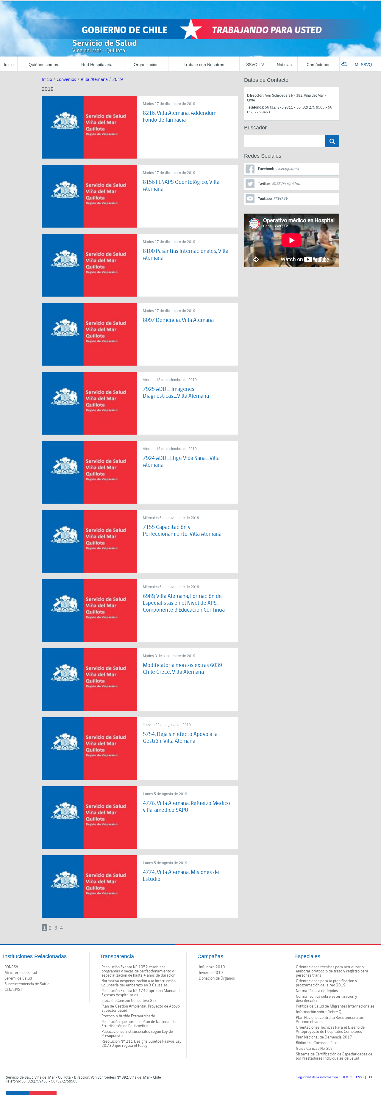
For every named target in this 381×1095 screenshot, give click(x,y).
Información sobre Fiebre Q (318, 1012)
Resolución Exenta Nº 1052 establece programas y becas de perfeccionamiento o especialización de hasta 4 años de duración (138, 971)
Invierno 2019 (211, 973)
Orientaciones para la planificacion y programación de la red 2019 (326, 983)
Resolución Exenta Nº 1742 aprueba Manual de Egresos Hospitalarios (142, 993)
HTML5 (347, 1077)
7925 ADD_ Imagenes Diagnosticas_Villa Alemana (176, 392)
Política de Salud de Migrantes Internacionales (335, 1006)
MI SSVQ (363, 64)
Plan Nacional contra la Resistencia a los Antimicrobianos (330, 1020)
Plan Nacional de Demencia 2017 (324, 1037)
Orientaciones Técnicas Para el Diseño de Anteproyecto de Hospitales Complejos (330, 1029)
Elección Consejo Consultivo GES (129, 1001)
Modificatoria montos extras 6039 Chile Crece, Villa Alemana (182, 668)
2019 (117, 79)
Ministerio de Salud (20, 973)
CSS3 (359, 1077)
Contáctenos (318, 64)
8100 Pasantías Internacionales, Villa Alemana (185, 254)
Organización (146, 64)
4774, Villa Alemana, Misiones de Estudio (181, 875)
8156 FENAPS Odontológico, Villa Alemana (181, 185)
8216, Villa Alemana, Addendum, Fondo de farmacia (180, 116)
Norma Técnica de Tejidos (317, 991)
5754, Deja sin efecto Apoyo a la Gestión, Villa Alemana (180, 737)
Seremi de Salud (18, 978)
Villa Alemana (94, 79)
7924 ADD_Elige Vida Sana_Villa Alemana (181, 461)
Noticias (284, 64)
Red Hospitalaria (97, 64)
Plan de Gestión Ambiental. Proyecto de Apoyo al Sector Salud (141, 1008)
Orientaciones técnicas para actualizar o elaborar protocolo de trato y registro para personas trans (332, 971)
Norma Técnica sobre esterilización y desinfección (326, 999)
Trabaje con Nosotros (204, 64)
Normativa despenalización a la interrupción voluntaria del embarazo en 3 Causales (139, 983)
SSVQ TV (255, 64)
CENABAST (13, 990)
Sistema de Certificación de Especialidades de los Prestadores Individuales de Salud (334, 1056)
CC (371, 1077)
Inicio (9, 64)
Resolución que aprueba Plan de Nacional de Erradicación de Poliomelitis (139, 1024)
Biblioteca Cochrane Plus (317, 1043)
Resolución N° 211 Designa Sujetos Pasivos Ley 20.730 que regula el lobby (142, 1043)
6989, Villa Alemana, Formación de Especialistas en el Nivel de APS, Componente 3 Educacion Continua (184, 603)
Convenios (66, 79)
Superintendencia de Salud (26, 984)
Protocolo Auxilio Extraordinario (128, 1016)
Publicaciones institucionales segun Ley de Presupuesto (137, 1034)
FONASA (11, 967)
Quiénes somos (43, 64)
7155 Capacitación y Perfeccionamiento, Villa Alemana (182, 530)
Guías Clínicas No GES (314, 1049)
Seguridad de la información (317, 1077)
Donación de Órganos (217, 978)
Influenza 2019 (212, 967)
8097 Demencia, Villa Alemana (178, 320)
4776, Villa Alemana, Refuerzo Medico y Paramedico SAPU (186, 806)
